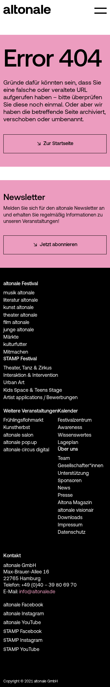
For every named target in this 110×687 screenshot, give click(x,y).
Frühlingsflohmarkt (23, 420)
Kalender (68, 411)
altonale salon (18, 435)
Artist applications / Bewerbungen (40, 397)
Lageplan (68, 442)
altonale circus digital (26, 450)
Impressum (70, 525)
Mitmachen (15, 352)
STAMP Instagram (22, 640)
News (64, 488)
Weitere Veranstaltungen (30, 411)
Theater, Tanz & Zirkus (27, 368)
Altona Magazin (75, 502)
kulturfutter (15, 344)
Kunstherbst (16, 427)
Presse (65, 495)
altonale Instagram (23, 614)
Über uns (68, 449)
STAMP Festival (20, 359)
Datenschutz (72, 532)
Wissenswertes (74, 435)
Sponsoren (70, 480)
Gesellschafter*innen (80, 465)
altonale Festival (20, 284)
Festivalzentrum (75, 420)
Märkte (11, 337)
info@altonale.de (37, 592)
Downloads (70, 517)
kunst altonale (18, 307)
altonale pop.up (20, 442)
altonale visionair (76, 510)
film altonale (16, 322)
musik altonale (19, 293)
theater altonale (20, 315)
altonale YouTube (22, 622)
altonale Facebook (23, 605)
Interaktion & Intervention (30, 375)
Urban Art (13, 382)
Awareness (70, 427)
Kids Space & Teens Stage (32, 390)
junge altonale (18, 330)
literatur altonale (20, 300)
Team (64, 458)
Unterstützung (73, 473)
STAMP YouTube (21, 649)
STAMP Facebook (22, 631)
